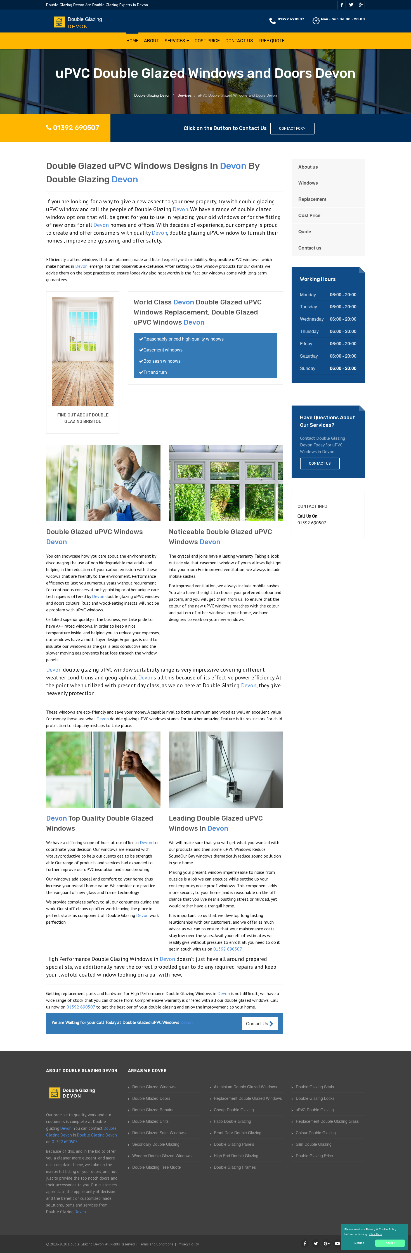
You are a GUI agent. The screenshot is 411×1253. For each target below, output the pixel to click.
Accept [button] (390, 1243)
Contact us (310, 247)
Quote (304, 231)
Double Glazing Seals (315, 1086)
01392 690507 (291, 19)
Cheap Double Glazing (234, 1109)
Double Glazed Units (150, 1121)
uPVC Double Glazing (315, 1109)
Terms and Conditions (156, 1244)
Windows (308, 183)
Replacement (312, 199)
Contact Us (239, 40)
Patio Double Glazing (232, 1121)
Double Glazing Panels (234, 1144)
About (151, 40)
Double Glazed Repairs (152, 1109)
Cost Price (207, 40)
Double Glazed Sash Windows (159, 1132)
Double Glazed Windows (154, 1086)
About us (308, 167)
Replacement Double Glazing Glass (327, 1121)
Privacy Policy (188, 1244)
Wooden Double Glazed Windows (162, 1155)
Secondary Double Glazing (155, 1144)
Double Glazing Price (314, 1155)
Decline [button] (359, 1243)
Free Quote (272, 40)
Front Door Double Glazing (237, 1132)
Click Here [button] (375, 1234)
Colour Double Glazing (316, 1132)
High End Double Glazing (236, 1155)
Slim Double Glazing (314, 1144)
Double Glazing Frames (235, 1167)
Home (132, 40)
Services (175, 40)
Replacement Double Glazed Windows (248, 1098)
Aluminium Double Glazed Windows (245, 1086)
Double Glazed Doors (151, 1098)
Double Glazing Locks (315, 1098)
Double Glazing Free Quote (156, 1167)
